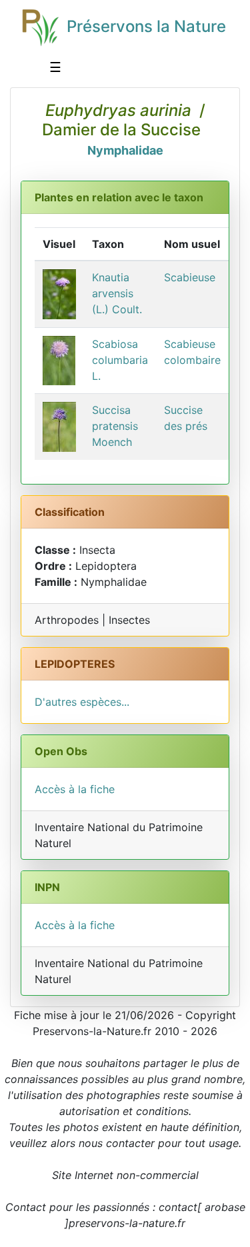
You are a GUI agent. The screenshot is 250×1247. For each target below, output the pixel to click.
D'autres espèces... (82, 701)
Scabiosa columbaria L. (120, 360)
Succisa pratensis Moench (115, 426)
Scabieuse (189, 277)
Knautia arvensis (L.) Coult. (117, 293)
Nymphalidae (125, 150)
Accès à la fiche (75, 789)
